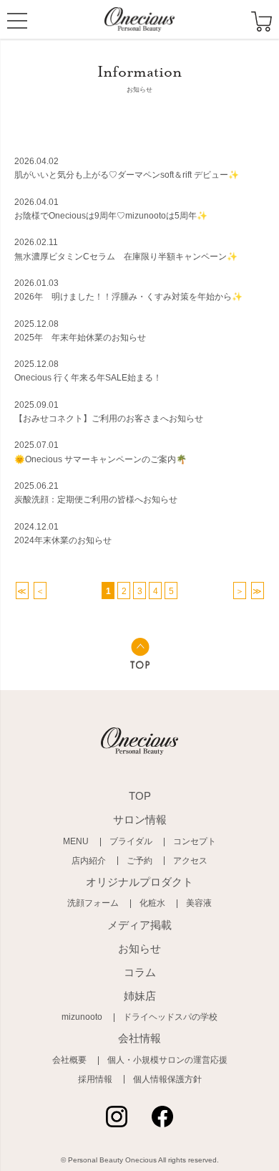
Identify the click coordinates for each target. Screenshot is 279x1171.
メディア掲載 (139, 925)
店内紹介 (89, 861)
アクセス (190, 861)
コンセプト (194, 841)
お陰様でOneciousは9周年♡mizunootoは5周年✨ (110, 216)
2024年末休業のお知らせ (63, 540)
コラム (140, 972)
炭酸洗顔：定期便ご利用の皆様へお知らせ (95, 499)
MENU (17, 23)
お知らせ (139, 948)
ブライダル (130, 841)
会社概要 (69, 1060)
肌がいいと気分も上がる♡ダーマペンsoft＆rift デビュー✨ (126, 175)
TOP (140, 796)
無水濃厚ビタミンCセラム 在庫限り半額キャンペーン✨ (126, 257)
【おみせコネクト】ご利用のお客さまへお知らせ (108, 419)
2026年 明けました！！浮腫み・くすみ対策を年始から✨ (128, 297)
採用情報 (95, 1079)
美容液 (199, 903)
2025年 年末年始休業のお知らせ (80, 338)
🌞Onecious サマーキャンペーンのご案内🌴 (100, 459)
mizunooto (82, 1017)
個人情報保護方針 (167, 1079)
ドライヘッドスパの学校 (170, 1017)
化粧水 (152, 903)
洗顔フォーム (93, 903)
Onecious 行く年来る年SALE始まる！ (88, 378)
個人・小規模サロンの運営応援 (167, 1060)
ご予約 (139, 861)
